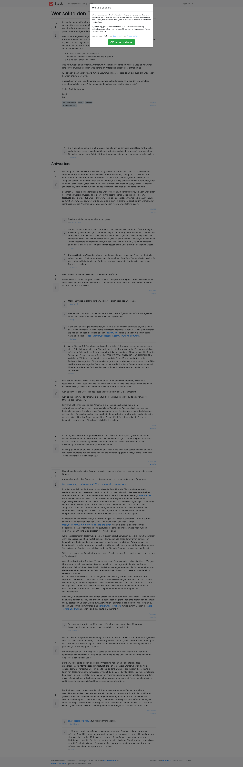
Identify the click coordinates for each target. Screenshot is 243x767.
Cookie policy (118, 36)
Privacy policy (132, 36)
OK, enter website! (121, 42)
